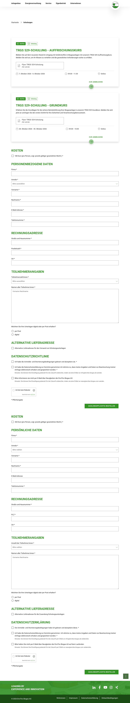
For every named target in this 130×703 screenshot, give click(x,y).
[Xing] (117, 688)
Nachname (16, 200)
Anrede (14, 180)
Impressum (73, 698)
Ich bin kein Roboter (22, 390)
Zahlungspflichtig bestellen (101, 406)
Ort (13, 259)
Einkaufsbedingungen (110, 698)
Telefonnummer (18, 220)
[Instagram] (111, 688)
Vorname (15, 190)
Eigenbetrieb (61, 3)
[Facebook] (100, 688)
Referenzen (61, 698)
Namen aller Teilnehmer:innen (23, 287)
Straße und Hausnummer (21, 238)
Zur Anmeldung (96, 82)
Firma (14, 169)
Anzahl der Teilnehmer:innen (22, 543)
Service (48, 3)
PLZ (13, 515)
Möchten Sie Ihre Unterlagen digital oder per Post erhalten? (33, 327)
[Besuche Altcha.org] (34, 390)
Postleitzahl (16, 249)
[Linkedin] (94, 688)
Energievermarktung (33, 3)
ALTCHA (33, 394)
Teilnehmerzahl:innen (20, 277)
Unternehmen (75, 3)
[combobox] (64, 183)
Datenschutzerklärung (89, 698)
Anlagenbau (16, 3)
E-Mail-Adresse (17, 210)
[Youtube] (105, 688)
